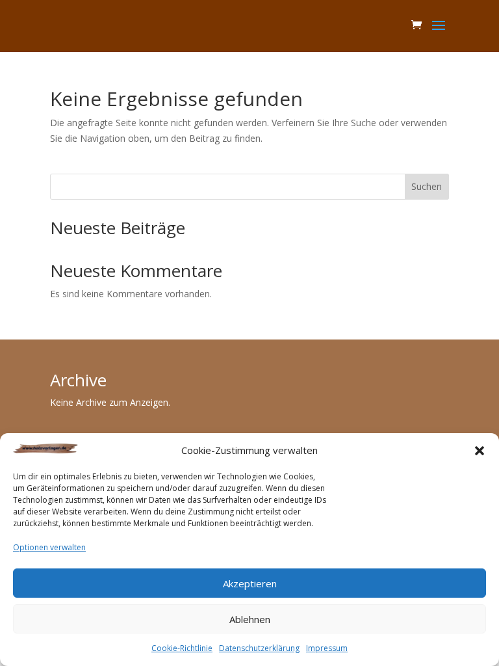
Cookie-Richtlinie (181, 648)
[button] (479, 450)
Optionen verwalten (49, 547)
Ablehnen (249, 619)
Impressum (327, 648)
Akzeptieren (250, 583)
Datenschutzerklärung (259, 648)
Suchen (426, 186)
